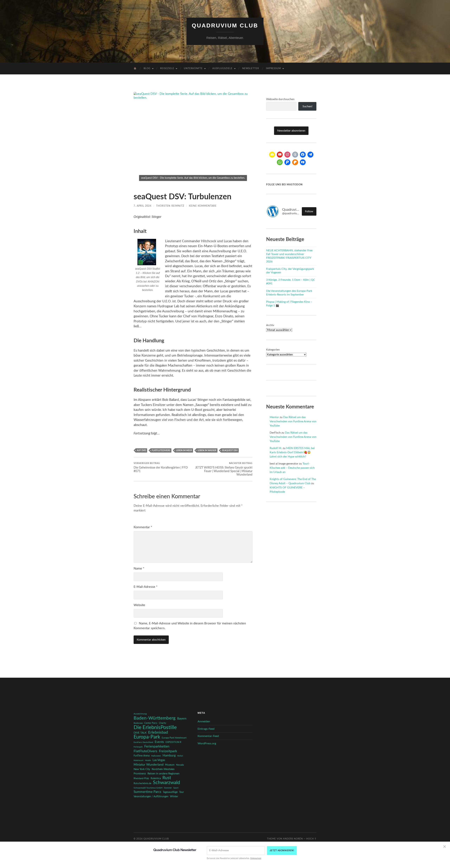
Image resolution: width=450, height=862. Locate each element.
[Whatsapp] (280, 162)
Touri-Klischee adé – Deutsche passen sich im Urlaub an (292, 467)
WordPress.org (207, 743)
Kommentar (143, 527)
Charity (162, 723)
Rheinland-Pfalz (141, 778)
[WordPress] (295, 162)
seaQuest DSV (230, 450)
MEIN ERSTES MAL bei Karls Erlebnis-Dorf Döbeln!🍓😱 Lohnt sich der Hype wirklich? (292, 452)
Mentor (274, 417)
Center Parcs (150, 723)
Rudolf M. (276, 448)
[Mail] (272, 154)
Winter (174, 796)
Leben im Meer (184, 450)
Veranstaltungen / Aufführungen (151, 796)
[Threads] (295, 154)
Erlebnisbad (158, 732)
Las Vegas (159, 760)
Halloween (156, 756)
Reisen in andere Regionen (163, 773)
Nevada (180, 765)
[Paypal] (287, 162)
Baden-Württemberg (155, 718)
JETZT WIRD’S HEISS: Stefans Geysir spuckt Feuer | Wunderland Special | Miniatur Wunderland (223, 469)
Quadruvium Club (225, 25)
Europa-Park (147, 737)
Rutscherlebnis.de (142, 783)
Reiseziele (167, 68)
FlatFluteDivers (161, 450)
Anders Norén (293, 839)
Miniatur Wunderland (148, 764)
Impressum (273, 68)
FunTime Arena (142, 756)
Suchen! (307, 106)
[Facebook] (303, 154)
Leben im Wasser (207, 450)
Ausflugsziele (222, 68)
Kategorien (273, 349)
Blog (147, 68)
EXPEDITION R (173, 742)
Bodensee (138, 723)
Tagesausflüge (170, 792)
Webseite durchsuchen (280, 99)
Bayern (181, 718)
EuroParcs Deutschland (143, 742)
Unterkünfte (193, 68)
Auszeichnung (140, 714)
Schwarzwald (166, 783)
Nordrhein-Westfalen (163, 769)
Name (139, 568)
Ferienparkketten (156, 746)
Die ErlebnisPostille (155, 727)
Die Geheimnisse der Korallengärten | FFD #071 (161, 467)
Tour (181, 792)
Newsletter (250, 68)
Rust (166, 778)
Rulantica (156, 778)
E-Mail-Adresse (146, 587)
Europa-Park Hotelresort (174, 738)
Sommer (168, 788)
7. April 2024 (142, 206)
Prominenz (140, 773)
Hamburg (169, 755)
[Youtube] (280, 154)
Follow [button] (309, 211)
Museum (170, 765)
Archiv (270, 325)
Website (139, 605)
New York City (142, 769)
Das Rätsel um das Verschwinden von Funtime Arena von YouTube (293, 421)
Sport (175, 788)
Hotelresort (138, 760)
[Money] (303, 162)
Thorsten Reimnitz (170, 206)
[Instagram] (287, 154)
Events (159, 742)
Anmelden (204, 721)
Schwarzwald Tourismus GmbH (148, 788)
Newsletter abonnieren (291, 130)
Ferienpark (138, 747)
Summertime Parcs (147, 792)
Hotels (148, 760)
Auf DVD (141, 450)
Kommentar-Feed (208, 736)
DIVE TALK (140, 732)
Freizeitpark (168, 751)
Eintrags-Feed (206, 728)
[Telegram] (310, 154)
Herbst (180, 756)
